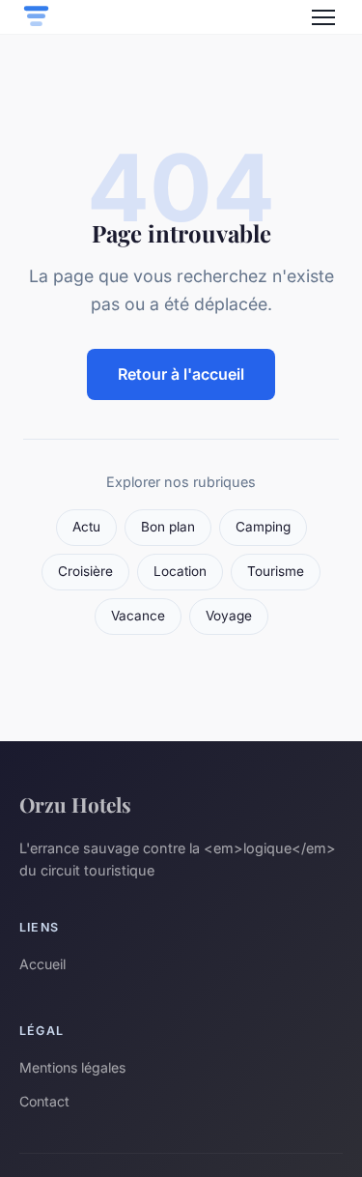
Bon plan (168, 526)
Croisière (85, 571)
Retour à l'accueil (181, 374)
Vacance (138, 615)
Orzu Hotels (75, 804)
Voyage (229, 615)
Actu (86, 526)
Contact (44, 1101)
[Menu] (323, 17)
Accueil (42, 964)
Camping (263, 526)
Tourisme (275, 571)
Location (180, 571)
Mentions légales (72, 1067)
